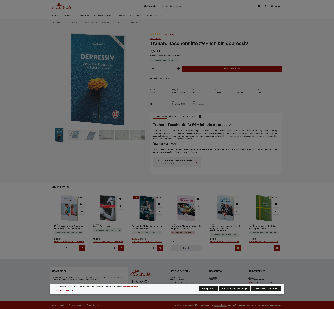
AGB (210, 282)
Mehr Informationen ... (131, 287)
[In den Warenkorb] (82, 248)
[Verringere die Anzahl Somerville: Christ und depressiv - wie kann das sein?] (135, 248)
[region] (98, 87)
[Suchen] (250, 6)
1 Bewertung (168, 34)
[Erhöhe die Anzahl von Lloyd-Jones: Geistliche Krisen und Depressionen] (270, 248)
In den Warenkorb (232, 68)
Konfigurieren (208, 288)
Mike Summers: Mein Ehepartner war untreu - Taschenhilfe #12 (69, 227)
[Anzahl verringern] (153, 69)
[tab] (160, 116)
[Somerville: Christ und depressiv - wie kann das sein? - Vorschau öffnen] (159, 211)
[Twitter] (137, 282)
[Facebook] (132, 282)
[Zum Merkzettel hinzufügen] (81, 204)
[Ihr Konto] (266, 6)
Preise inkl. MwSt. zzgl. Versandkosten (165, 55)
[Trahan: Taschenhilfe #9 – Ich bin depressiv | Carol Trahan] (98, 79)
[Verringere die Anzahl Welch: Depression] (96, 248)
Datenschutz (59, 290)
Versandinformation (256, 280)
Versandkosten (220, 305)
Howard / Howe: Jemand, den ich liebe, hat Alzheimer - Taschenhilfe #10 (225, 228)
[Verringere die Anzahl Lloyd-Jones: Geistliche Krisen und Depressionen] (251, 248)
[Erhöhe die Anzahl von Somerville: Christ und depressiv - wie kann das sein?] (153, 248)
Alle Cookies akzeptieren (266, 288)
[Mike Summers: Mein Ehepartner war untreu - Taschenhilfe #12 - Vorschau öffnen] (81, 211)
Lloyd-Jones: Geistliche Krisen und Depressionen (263, 227)
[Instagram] (145, 282)
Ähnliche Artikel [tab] (60, 187)
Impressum (70, 290)
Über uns (212, 280)
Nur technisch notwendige (234, 288)
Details (186, 248)
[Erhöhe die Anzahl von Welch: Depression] (114, 248)
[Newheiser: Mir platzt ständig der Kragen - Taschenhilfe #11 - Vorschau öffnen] (198, 206)
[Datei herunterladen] (196, 162)
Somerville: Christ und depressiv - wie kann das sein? (147, 227)
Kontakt (251, 277)
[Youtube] (141, 282)
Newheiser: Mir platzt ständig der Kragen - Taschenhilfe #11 (186, 227)
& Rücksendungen (260, 282)
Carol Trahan (155, 38)
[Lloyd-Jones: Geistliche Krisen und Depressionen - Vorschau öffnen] (276, 211)
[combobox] (204, 6)
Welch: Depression (102, 226)
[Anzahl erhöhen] (178, 69)
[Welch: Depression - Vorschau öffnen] (120, 206)
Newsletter (213, 277)
